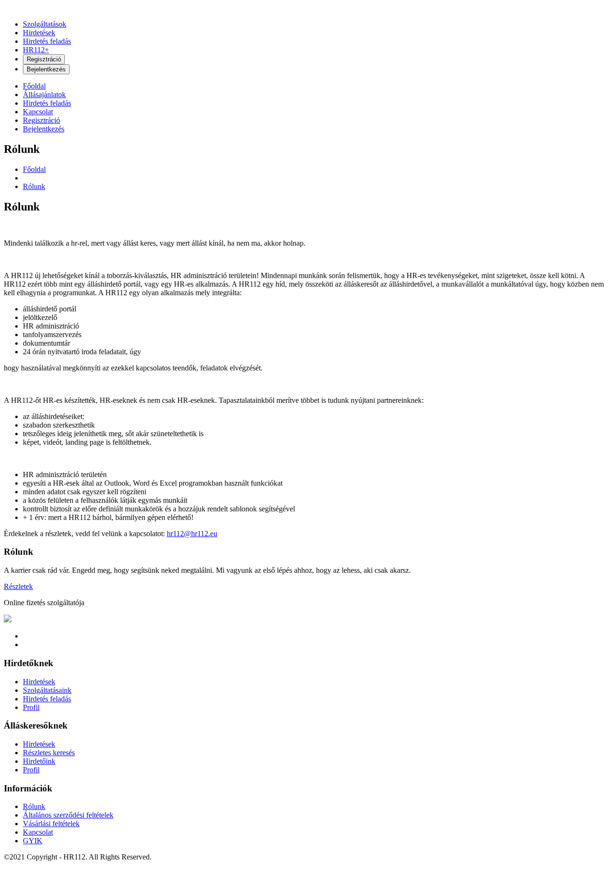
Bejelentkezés (46, 69)
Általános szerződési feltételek (68, 815)
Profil (31, 707)
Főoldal (34, 86)
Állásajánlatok (44, 94)
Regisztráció (44, 59)
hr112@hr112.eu (192, 533)
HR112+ (36, 50)
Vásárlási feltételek (51, 823)
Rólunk (34, 186)
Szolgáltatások (44, 24)
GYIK (32, 841)
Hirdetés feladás (47, 41)
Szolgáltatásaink (47, 690)
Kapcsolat (38, 112)
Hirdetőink (39, 761)
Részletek (18, 586)
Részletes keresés (49, 753)
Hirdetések (39, 33)
